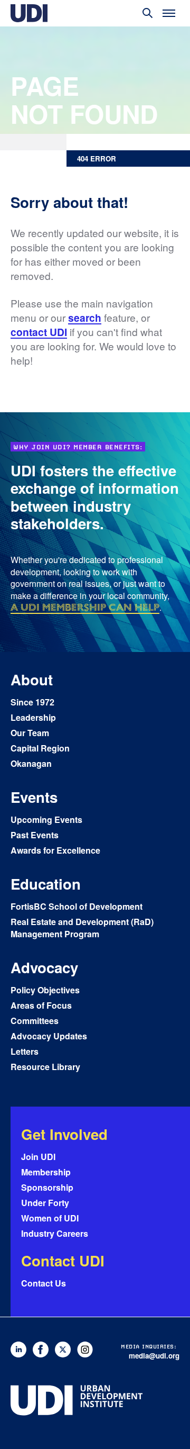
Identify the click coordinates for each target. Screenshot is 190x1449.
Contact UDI (62, 1260)
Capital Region (40, 748)
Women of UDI (50, 1218)
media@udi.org (154, 1356)
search (84, 318)
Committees (35, 1021)
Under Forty (45, 1203)
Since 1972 (32, 702)
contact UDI (39, 332)
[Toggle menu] (168, 13)
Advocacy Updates (49, 1036)
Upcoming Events (46, 819)
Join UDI (38, 1157)
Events (34, 796)
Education (46, 883)
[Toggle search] (147, 13)
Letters (25, 1051)
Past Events (35, 835)
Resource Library (45, 1067)
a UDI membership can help (85, 607)
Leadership (33, 717)
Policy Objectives (45, 990)
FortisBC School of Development (76, 906)
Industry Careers (54, 1233)
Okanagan (31, 763)
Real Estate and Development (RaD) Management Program (82, 928)
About (32, 679)
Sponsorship (47, 1187)
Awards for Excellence (55, 850)
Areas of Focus (41, 1005)
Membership (46, 1172)
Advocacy (44, 967)
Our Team (30, 733)
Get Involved (64, 1134)
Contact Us (43, 1283)
